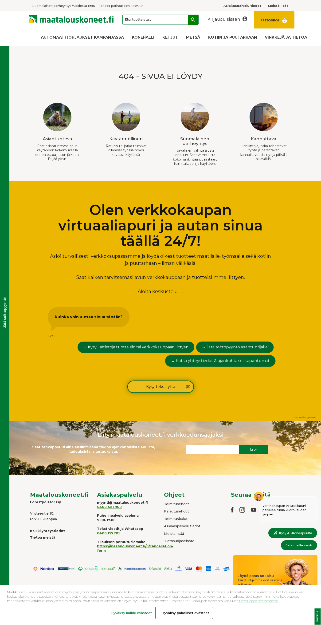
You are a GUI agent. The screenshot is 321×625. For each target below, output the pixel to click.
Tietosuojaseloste (179, 541)
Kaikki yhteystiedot (47, 531)
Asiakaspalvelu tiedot (182, 526)
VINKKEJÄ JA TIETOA (286, 37)
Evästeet (317, 616)
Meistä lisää (174, 534)
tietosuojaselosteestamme (258, 601)
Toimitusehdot (176, 504)
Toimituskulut (176, 519)
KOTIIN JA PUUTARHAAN (232, 37)
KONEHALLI (143, 37)
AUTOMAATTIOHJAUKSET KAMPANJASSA (82, 37)
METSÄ (193, 37)
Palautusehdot (176, 511)
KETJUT (170, 37)
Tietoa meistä (42, 537)
